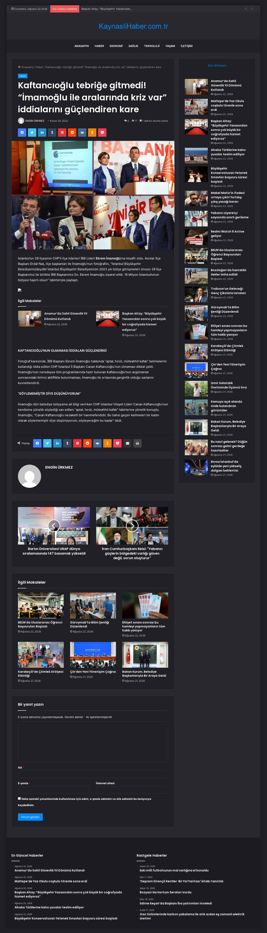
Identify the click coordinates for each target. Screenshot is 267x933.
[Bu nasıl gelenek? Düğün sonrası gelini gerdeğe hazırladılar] (196, 447)
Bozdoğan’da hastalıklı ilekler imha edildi (228, 272)
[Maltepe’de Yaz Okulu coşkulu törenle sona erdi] (196, 107)
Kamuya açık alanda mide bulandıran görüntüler (226, 405)
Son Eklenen (217, 65)
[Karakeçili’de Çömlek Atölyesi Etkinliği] (41, 655)
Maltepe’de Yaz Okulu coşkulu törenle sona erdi (227, 105)
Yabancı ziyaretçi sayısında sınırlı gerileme (230, 215)
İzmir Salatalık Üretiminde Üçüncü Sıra (229, 385)
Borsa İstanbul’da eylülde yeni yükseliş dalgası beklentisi (226, 466)
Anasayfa (81, 46)
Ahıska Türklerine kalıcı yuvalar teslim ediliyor (228, 152)
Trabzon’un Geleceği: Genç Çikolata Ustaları (228, 291)
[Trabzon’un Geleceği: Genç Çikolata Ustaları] (196, 294)
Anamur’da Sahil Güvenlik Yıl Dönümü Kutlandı (226, 85)
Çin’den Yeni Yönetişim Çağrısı (93, 672)
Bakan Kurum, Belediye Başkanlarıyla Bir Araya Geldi (144, 674)
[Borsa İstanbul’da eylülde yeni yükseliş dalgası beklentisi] (196, 467)
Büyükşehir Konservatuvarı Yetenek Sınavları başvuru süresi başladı (229, 175)
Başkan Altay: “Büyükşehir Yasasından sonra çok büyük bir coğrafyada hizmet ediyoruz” (138, 8)
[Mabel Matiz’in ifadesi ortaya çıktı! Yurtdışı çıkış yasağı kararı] (196, 198)
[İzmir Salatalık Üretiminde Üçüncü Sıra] (196, 389)
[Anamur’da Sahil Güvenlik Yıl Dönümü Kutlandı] (29, 318)
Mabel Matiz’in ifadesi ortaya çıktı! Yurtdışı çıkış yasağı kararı (228, 197)
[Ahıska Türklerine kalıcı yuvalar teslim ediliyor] (196, 155)
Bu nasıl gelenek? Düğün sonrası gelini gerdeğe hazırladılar (229, 446)
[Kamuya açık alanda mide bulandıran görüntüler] (196, 407)
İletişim (187, 46)
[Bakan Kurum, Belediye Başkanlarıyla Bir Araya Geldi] (145, 655)
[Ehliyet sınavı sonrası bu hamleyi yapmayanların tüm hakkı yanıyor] (145, 605)
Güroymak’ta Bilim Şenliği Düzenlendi (89, 624)
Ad (21, 767)
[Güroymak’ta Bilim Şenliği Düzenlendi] (93, 605)
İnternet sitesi (105, 783)
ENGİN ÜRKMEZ (34, 120)
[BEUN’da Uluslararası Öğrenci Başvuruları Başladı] (41, 605)
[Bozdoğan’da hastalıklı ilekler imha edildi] (196, 276)
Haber (99, 46)
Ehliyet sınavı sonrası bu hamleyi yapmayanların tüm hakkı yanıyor (143, 626)
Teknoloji (152, 46)
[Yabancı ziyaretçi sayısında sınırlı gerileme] (196, 218)
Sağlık (133, 46)
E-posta (24, 783)
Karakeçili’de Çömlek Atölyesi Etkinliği (40, 674)
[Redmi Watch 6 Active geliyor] (196, 237)
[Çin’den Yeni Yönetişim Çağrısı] (93, 655)
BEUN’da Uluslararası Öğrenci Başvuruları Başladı (40, 624)
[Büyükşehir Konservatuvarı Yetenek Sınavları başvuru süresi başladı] (196, 174)
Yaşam (170, 46)
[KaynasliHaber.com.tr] (133, 26)
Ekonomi (116, 46)
